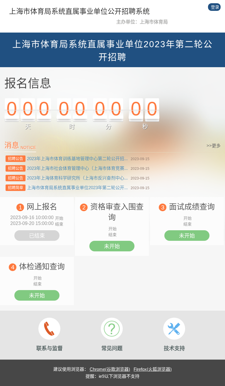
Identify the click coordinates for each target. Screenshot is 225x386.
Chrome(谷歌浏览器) (110, 369)
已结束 (37, 236)
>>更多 (214, 145)
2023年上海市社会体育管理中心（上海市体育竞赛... (77, 168)
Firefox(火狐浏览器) (153, 369)
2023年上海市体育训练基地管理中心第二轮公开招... (77, 158)
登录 (215, 7)
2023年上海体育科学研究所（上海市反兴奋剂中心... (77, 177)
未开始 (112, 246)
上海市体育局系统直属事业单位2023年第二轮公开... (77, 187)
